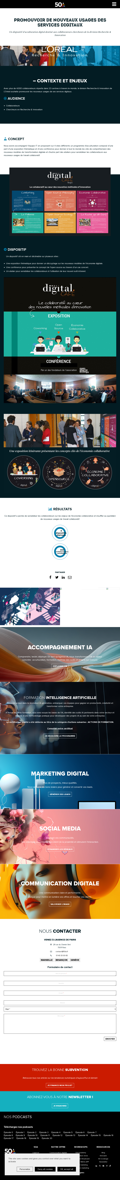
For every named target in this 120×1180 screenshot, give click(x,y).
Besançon (61, 960)
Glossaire (103, 1156)
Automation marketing (81, 1168)
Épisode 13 (70, 1135)
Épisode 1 (20, 1132)
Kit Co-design (103, 1159)
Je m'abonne (60, 1106)
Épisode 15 (96, 1135)
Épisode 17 (8, 1138)
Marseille (46, 960)
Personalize (25, 1169)
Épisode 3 (43, 1132)
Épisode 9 (20, 1135)
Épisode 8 (8, 1135)
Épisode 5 (68, 1132)
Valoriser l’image (60, 904)
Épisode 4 (55, 1132)
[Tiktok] (110, 1165)
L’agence (35, 1153)
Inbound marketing (81, 1165)
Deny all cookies (45, 1169)
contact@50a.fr (62, 951)
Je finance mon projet (60, 1085)
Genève (75, 960)
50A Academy (81, 1153)
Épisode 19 (34, 1138)
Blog (103, 1153)
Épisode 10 (33, 1135)
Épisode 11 (45, 1135)
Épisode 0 (8, 1132)
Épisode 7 (91, 1132)
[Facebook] (107, 1165)
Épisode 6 (79, 1132)
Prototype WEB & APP (81, 1162)
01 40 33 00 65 (62, 955)
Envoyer (110, 1039)
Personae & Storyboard (81, 1159)
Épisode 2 (31, 1132)
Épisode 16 (108, 1135)
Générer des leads (60, 794)
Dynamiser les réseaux (60, 849)
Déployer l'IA (60, 666)
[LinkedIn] (96, 1165)
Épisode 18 (21, 1138)
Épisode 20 (47, 1138)
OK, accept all (66, 1169)
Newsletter (103, 1162)
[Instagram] (103, 1165)
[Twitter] (100, 1165)
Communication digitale (58, 1153)
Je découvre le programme (60, 736)
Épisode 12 (57, 1135)
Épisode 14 (83, 1135)
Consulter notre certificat (60, 728)
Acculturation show (81, 1156)
